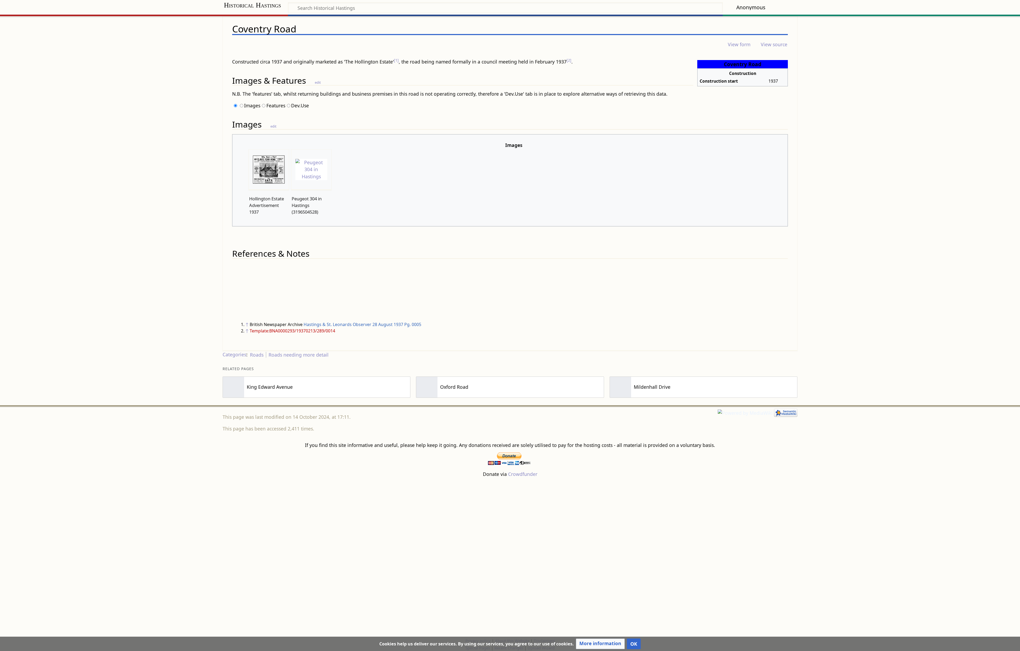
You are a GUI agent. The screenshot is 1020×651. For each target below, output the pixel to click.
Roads (257, 355)
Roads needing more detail (299, 355)
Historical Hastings (252, 5)
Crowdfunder (522, 474)
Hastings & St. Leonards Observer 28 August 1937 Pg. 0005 (362, 324)
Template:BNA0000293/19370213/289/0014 (292, 331)
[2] (569, 60)
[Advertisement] (510, 557)
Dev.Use (300, 105)
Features (275, 105)
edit (318, 82)
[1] (396, 60)
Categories (234, 355)
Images (252, 105)
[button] (600, 644)
